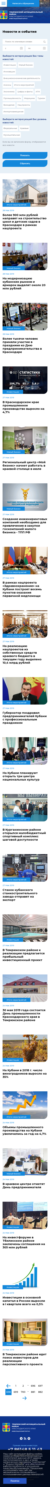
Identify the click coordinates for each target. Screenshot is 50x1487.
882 (40, 1392)
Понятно (15, 1481)
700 (23, 1392)
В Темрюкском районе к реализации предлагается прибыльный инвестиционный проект (24, 955)
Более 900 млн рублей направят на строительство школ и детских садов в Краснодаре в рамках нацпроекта (25, 221)
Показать (25, 155)
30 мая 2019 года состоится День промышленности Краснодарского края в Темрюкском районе (24, 1015)
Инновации (9, 71)
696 (33, 1385)
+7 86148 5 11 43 (25, 1449)
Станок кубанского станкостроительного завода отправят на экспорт (20, 895)
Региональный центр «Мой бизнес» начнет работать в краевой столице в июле (24, 466)
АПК (38, 91)
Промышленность (12, 98)
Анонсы (7, 85)
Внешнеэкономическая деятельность (21, 78)
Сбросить (25, 163)
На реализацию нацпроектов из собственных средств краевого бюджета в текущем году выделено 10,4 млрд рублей (22, 654)
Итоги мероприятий (24, 85)
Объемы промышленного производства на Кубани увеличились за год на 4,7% (24, 1131)
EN (47, 3)
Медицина (29, 98)
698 (8, 1392)
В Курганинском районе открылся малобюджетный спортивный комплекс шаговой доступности (24, 834)
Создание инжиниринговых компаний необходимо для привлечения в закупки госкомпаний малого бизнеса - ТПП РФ (25, 525)
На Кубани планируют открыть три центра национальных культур (21, 776)
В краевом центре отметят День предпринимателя (24, 1185)
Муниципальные (11, 135)
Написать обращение (23, 3)
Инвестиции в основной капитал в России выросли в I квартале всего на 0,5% (24, 1301)
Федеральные (10, 128)
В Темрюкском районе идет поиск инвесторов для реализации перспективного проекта (25, 1359)
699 (16, 1392)
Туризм (41, 98)
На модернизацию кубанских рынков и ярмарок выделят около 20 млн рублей (24, 283)
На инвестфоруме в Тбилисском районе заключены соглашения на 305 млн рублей (24, 1242)
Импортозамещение (13, 111)
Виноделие (8, 105)
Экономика (8, 91)
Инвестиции (9, 65)
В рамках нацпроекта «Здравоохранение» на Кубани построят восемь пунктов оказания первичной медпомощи (22, 589)
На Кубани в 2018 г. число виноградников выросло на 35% (25, 1074)
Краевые (24, 128)
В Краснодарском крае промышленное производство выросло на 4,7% (23, 407)
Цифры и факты (25, 91)
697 (40, 1385)
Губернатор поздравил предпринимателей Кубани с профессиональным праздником (25, 718)
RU (42, 3)
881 (33, 1392)
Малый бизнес (26, 65)
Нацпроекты (24, 105)
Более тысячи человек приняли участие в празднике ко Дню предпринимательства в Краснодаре (22, 345)
